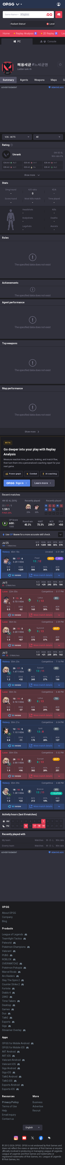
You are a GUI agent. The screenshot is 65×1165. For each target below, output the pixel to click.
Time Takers (9, 1001)
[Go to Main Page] (8, 4)
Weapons (39, 80)
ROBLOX (6, 959)
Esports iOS (8, 1089)
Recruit (36, 1110)
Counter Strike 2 (11, 984)
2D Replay (50, 33)
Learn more (41, 483)
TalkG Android (9, 1076)
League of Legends (12, 934)
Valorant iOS (9, 1064)
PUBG (5, 955)
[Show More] (19, 4)
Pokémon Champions (14, 946)
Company (7, 917)
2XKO (5, 996)
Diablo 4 (6, 992)
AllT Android (9, 1051)
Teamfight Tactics (12, 938)
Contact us (8, 1118)
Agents (24, 80)
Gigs (4, 1026)
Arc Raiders (8, 976)
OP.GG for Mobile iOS (13, 1047)
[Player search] (49, 14)
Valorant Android (11, 1060)
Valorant (6, 951)
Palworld (7, 942)
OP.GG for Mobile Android (15, 1043)
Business (37, 1102)
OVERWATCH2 (10, 963)
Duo (4, 1013)
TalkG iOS (7, 1080)
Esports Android (11, 1085)
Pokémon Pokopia (12, 967)
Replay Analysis (26, 33)
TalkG (5, 1017)
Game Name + (17, 14)
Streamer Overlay (11, 1030)
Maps (54, 80)
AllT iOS (6, 1055)
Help (4, 1110)
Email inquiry (9, 1114)
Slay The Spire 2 (11, 980)
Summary (8, 80)
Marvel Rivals (9, 971)
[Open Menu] (58, 4)
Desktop (6, 1005)
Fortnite (6, 988)
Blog (4, 921)
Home (6, 33)
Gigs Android (9, 1068)
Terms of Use (9, 1106)
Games (6, 1009)
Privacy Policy (10, 1102)
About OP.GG (9, 913)
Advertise (38, 1106)
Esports (6, 1021)
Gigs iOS (6, 1072)
